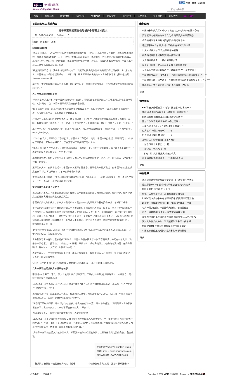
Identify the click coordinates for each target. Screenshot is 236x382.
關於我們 (173, 16)
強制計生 (142, 16)
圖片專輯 (111, 16)
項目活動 (157, 16)
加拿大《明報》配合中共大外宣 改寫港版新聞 (164, 65)
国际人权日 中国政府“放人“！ (156, 189)
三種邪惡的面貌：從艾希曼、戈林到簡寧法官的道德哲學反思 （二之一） (178, 75)
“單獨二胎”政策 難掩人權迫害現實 (159, 153)
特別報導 (95, 16)
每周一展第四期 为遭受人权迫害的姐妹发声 (163, 212)
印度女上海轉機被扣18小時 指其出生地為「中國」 (167, 203)
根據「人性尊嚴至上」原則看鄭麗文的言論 (163, 194)
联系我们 (34, 374)
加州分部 (80, 16)
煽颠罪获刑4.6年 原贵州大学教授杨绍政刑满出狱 (166, 45)
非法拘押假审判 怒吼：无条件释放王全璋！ (109, 363)
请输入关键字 (177, 9)
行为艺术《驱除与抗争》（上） (157, 135)
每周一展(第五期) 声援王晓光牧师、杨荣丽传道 (165, 207)
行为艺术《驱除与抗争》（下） (157, 130)
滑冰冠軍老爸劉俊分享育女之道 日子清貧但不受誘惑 (168, 35)
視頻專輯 (126, 16)
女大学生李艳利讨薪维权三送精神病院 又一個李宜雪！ (169, 70)
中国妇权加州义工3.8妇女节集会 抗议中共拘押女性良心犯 (170, 30)
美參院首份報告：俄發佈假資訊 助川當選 (55, 363)
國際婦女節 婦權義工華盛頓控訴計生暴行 (162, 117)
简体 (188, 3)
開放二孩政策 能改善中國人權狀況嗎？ (161, 121)
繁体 (194, 3)
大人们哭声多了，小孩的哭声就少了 (160, 60)
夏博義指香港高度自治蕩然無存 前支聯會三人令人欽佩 (169, 217)
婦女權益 (64, 16)
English (202, 3)
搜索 (201, 9)
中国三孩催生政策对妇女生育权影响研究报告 (164, 230)
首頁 (36, 16)
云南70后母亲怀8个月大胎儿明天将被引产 (163, 126)
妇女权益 (42, 23)
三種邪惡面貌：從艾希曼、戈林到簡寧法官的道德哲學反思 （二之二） (176, 80)
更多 (142, 92)
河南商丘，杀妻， (49, 42)
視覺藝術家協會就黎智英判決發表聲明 (161, 55)
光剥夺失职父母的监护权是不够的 (158, 139)
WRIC (166, 374)
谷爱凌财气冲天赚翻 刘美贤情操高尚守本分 (163, 40)
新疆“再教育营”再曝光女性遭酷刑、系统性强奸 (165, 112)
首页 (34, 23)
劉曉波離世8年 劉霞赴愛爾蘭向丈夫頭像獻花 (164, 226)
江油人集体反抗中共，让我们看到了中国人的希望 (166, 221)
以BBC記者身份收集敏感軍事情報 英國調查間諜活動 (168, 198)
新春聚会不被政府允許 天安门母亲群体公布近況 (165, 85)
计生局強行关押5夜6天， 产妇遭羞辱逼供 (162, 158)
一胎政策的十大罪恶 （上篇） (156, 144)
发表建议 (47, 374)
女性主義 (49, 16)
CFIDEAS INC (196, 374)
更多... (200, 101)
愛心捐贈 (188, 16)
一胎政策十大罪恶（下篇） (155, 149)
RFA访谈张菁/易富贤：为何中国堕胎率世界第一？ (166, 107)
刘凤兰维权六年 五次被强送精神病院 (160, 50)
